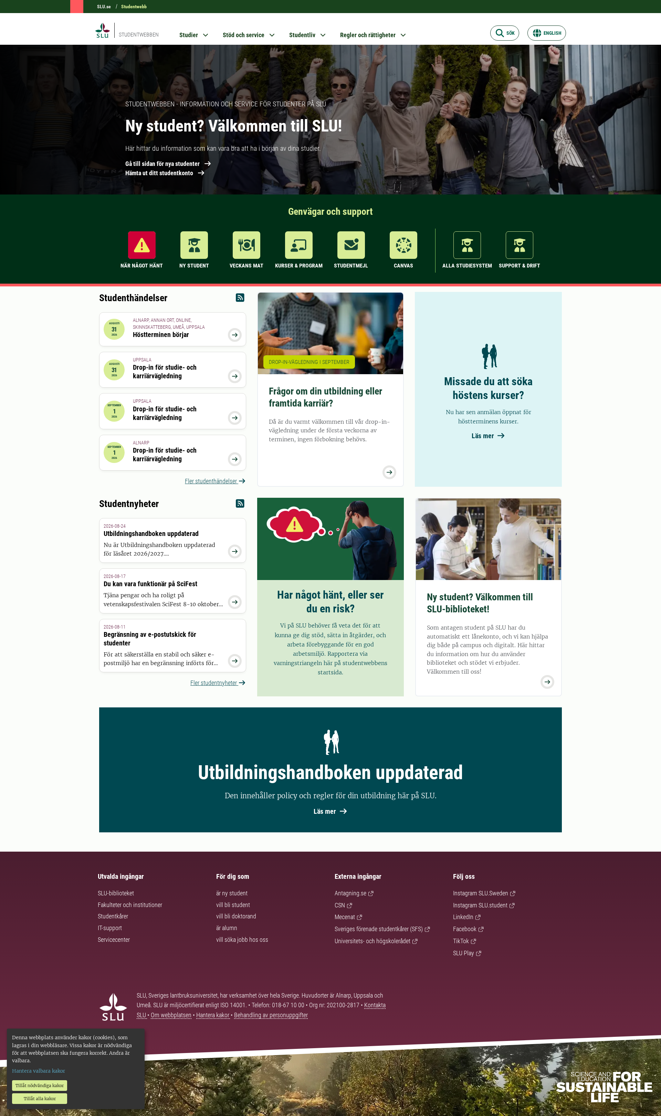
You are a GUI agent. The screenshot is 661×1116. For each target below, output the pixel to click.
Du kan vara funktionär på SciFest (150, 584)
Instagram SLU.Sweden (480, 893)
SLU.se (104, 6)
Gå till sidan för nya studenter (162, 163)
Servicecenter (114, 939)
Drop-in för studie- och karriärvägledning (165, 371)
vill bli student (233, 904)
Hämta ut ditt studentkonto (159, 173)
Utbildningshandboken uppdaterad (151, 533)
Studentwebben (139, 34)
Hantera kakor (213, 1015)
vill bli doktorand (236, 916)
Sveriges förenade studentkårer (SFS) (379, 929)
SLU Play (463, 953)
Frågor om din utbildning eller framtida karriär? (325, 397)
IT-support (110, 927)
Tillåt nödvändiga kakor (39, 1085)
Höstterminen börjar (161, 334)
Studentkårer (113, 916)
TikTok (461, 941)
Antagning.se (350, 893)
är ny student (232, 893)
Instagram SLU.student (480, 905)
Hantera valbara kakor (38, 1071)
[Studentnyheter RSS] (240, 505)
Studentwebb (134, 6)
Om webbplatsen (171, 1015)
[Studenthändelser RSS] (240, 299)
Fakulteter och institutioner (130, 904)
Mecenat (345, 916)
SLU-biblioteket (116, 893)
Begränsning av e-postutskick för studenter (150, 638)
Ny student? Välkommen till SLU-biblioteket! (480, 603)
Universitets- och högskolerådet (372, 941)
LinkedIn (463, 916)
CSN (340, 905)
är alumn (226, 927)
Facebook (464, 929)
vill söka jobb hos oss (242, 939)
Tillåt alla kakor (40, 1098)
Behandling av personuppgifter (271, 1015)
